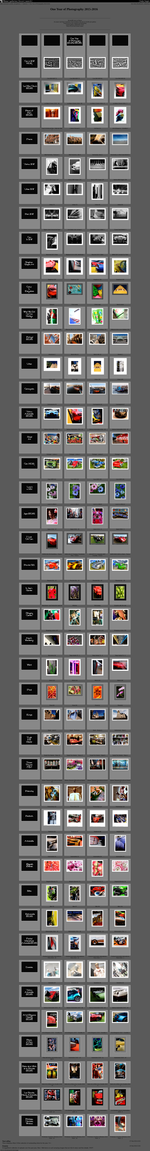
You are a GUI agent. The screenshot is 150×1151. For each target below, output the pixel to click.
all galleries (17, 4)
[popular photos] (85, 2)
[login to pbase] (147, 2)
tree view (133, 4)
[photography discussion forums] (21, 2)
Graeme (5, 1146)
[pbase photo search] (28, 2)
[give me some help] (141, 2)
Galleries (25, 4)
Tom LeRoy (6, 1141)
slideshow (147, 4)
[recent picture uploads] (13, 2)
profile (11, 4)
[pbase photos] (4, 2)
